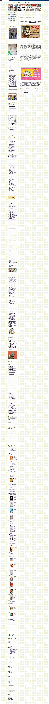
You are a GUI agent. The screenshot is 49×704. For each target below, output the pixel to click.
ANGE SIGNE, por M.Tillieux (12, 280)
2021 (10, 647)
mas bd (11, 600)
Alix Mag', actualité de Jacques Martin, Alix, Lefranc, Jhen (13, 449)
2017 (10, 666)
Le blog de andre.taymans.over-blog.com (13, 620)
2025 (10, 642)
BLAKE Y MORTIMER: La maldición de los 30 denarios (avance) (12, 212)
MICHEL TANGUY (11, 349)
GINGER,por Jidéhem (12, 290)
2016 (10, 667)
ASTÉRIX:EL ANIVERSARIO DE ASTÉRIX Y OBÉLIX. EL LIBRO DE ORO (12, 347)
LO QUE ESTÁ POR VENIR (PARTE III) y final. (15, 596)
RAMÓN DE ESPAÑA (11, 419)
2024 (10, 643)
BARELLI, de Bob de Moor (12, 206)
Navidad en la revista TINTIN (12, 184)
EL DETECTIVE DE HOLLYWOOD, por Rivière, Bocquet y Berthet (12, 375)
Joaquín (11, 681)
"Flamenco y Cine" (22, 84)
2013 (10, 671)
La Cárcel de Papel (12, 453)
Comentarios (11, 691)
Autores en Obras (12, 606)
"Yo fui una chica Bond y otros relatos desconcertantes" (29, 83)
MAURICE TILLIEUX (11, 303)
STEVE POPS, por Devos (12, 321)
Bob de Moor (11, 603)
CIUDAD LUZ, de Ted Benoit (12, 165)
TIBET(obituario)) (11, 258)
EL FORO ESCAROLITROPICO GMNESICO (11, 439)
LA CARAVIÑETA (12, 612)
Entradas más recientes (23, 90)
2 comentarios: (39, 60)
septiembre (11, 657)
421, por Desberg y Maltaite (12, 277)
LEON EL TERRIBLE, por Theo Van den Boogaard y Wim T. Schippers (12, 393)
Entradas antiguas (38, 90)
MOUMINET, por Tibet (12, 251)
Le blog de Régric (12, 470)
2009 (10, 676)
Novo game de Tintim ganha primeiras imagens (15, 498)
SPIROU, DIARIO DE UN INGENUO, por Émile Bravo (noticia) (12, 408)
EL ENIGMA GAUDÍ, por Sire (12, 418)
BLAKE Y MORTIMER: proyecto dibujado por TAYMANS (12, 217)
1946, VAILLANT (11, 189)
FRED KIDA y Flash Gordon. (15, 590)
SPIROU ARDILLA (11, 307)
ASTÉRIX (10, 340)
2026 (10, 641)
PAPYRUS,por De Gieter (12, 304)
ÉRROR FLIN (10, 128)
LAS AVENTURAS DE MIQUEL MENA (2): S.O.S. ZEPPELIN (12, 64)
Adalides (11, 546)
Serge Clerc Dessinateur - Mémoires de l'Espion (13, 535)
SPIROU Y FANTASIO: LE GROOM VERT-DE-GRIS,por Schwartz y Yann (12, 405)
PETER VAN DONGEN (12, 399)
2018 (10, 665)
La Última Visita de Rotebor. (15, 614)
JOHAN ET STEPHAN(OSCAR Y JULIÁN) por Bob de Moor (13, 236)
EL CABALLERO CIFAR (12, 141)
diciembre (11, 648)
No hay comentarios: (38, 88)
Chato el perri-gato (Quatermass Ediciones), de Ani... (13, 652)
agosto (11, 658)
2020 (10, 662)
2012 (10, 672)
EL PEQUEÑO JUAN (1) (12, 129)
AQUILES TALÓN (11, 339)
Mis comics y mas (11, 12)
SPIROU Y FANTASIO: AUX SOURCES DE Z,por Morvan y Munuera (13, 314)
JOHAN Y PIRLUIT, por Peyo (12, 296)
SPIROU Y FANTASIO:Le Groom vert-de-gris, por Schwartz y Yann (12, 316)
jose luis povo (11, 685)
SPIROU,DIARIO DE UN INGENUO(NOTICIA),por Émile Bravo (12, 319)
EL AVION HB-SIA (11, 424)
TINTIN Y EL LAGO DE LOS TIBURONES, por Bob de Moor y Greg (12, 261)
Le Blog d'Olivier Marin (13, 478)
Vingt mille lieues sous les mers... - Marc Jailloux (13, 485)
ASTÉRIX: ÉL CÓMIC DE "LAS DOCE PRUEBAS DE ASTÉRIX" (13, 344)
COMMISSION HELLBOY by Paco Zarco (15, 504)
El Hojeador (11, 594)
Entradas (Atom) (26, 92)
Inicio (31, 90)
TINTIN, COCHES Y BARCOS (13, 262)
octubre (11, 656)
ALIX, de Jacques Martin (12, 203)
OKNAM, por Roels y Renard (12, 398)
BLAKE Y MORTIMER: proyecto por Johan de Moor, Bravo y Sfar (12, 220)
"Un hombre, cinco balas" (32, 22)
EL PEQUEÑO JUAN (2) (12, 130)
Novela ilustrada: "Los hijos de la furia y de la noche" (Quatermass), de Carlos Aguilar (31, 19)
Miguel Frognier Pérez (13, 682)
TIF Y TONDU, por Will (12, 322)
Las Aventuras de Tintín (13, 618)
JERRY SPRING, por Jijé (12, 293)
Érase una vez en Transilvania (13, 89)
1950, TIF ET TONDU (11, 190)
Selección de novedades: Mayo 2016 (15, 548)
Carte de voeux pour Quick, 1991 (15, 516)
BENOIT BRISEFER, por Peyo (13, 281)
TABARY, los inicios (11, 191)
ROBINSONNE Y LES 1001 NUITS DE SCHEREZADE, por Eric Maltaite (12, 403)
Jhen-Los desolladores (12, 601)
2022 (10, 646)
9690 (9, 71)
